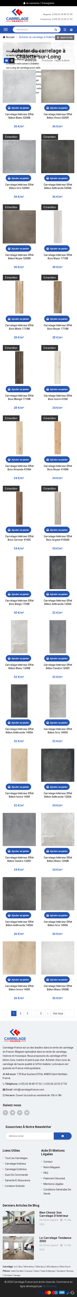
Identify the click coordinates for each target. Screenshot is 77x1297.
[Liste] (12, 60)
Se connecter (32, 3)
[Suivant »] (47, 1013)
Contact (48, 1161)
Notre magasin (52, 1167)
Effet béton (29, 1267)
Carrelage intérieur (15, 1163)
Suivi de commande (16, 1174)
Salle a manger (48, 1271)
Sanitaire (61, 1271)
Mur (20, 1267)
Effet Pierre (65, 1267)
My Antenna (49, 1286)
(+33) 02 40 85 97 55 (62, 14)
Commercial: (46, 19)
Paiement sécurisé (54, 1178)
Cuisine (28, 1271)
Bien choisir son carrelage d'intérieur (53, 1214)
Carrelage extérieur (16, 1169)
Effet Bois (40, 1267)
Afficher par (31, 60)
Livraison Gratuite (15, 1185)
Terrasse (8, 1275)
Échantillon (11, 136)
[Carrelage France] (15, 1035)
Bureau (70, 1271)
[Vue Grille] (6, 60)
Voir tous (58, 1013)
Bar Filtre (66, 37)
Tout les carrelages (16, 1158)
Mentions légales (53, 1184)
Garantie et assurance (17, 1180)
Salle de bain (17, 1271)
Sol (15, 1267)
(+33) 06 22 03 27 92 (62, 19)
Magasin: (47, 14)
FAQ (46, 1172)
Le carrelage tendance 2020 (55, 1239)
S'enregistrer (48, 3)
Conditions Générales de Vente (57, 1191)
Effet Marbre (52, 1267)
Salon (36, 1271)
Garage (17, 1275)
